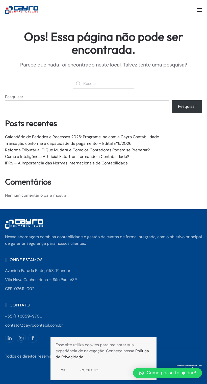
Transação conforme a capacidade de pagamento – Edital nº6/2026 (68, 143)
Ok (63, 370)
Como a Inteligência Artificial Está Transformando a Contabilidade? (67, 156)
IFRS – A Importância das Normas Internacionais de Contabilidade (66, 163)
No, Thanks (89, 370)
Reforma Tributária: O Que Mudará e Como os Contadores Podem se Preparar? (77, 150)
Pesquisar (14, 96)
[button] (199, 10)
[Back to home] (22, 10)
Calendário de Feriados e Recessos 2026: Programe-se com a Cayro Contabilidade (82, 136)
